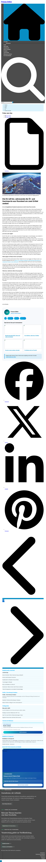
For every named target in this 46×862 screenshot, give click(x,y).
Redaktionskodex (5, 744)
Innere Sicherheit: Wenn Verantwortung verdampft (12, 675)
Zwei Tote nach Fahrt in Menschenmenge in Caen (12, 715)
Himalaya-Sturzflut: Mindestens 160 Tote (10, 712)
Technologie (6, 52)
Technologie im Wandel (7, 682)
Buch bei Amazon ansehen (23, 784)
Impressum (12, 744)
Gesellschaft (6, 47)
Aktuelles (6, 41)
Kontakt (43, 858)
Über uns (43, 857)
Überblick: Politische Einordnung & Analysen (11, 700)
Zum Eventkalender (23, 732)
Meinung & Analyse (8, 54)
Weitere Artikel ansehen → (16, 313)
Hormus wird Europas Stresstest (9, 677)
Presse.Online (6, 2)
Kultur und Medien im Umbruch (8, 684)
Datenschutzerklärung (40, 854)
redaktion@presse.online (11, 357)
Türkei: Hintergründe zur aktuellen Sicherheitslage (12, 689)
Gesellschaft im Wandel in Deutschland (10, 679)
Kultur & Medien (7, 49)
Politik (5, 44)
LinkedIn (16, 318)
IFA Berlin (5, 51)
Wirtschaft (6, 46)
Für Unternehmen (7, 55)
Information (42, 855)
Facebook (10, 318)
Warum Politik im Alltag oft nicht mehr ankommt (12, 702)
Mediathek (8, 43)
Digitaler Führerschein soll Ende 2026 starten (11, 717)
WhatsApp (23, 318)
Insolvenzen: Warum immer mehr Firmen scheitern (12, 686)
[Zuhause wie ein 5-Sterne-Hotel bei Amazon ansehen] (23, 760)
